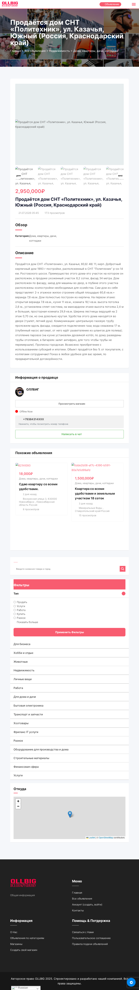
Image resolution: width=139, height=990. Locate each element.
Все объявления (82, 898)
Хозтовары (21, 723)
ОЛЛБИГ (32, 389)
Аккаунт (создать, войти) (87, 904)
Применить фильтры (69, 632)
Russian (22, 987)
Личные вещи (23, 679)
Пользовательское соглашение (91, 938)
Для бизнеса (22, 644)
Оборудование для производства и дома (41, 749)
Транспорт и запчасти (28, 714)
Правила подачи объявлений (90, 944)
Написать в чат (71, 434)
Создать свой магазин (23, 950)
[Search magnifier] (122, 569)
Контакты (78, 910)
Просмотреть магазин (71, 403)
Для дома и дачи (25, 696)
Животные (21, 661)
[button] (120, 175)
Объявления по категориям (27, 938)
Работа (21, 609)
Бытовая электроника (28, 705)
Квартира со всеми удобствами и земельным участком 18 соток (95, 493)
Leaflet (91, 837)
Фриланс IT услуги (26, 732)
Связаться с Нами (83, 932)
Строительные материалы (31, 758)
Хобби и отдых (23, 653)
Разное (21, 617)
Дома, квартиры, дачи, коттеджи (38, 478)
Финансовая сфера (26, 766)
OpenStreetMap (106, 837)
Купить (21, 614)
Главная (77, 892)
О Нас (13, 932)
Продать (22, 602)
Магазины (16, 944)
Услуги (21, 606)
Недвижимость (24, 670)
